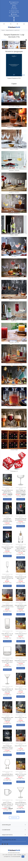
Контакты (14, 8)
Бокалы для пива (14, 428)
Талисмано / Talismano (14, 170)
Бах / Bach (14, 256)
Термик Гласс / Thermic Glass (14, 127)
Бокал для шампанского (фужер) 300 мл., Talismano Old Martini (7, 491)
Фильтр (4, 40)
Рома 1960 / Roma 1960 (14, 278)
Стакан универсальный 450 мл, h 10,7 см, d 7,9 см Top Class (7, 607)
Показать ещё (14, 817)
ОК (23, 856)
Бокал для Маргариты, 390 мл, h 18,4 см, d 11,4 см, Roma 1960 (20, 804)
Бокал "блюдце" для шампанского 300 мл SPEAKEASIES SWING (20, 491)
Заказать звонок (15, 11)
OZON (14, 7)
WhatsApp (15, 14)
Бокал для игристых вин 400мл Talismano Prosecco (20, 578)
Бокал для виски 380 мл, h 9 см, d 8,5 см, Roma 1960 (7, 662)
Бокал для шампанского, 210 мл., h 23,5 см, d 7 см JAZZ (7, 578)
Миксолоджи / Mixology (14, 106)
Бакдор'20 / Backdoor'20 (14, 213)
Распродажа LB (14, 471)
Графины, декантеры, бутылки (14, 406)
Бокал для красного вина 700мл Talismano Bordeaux (7, 548)
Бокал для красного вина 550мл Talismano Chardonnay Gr (21, 607)
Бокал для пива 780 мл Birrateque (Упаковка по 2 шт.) (7, 776)
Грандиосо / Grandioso (14, 192)
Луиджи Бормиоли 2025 (14, 78)
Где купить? (15, 3)
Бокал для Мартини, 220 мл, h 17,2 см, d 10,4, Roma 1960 (7, 690)
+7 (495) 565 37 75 (15, 12)
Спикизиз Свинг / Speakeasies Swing (14, 363)
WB (14, 5)
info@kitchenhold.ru (14, 16)
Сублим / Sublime (14, 235)
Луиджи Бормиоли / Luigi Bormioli (12, 30)
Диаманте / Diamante (14, 299)
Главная (3, 30)
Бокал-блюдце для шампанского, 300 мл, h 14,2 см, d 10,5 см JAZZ (7, 747)
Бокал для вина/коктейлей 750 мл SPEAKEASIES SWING (7, 520)
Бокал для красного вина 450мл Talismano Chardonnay (7, 719)
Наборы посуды (14, 449)
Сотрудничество (15, 2)
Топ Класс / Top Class (14, 342)
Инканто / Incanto (14, 149)
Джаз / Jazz (14, 320)
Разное (14, 385)
